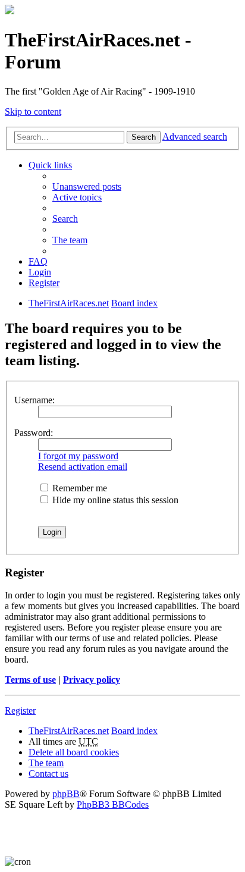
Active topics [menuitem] (77, 197)
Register (20, 710)
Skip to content (33, 111)
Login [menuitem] (40, 272)
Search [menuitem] (65, 219)
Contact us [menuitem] (48, 774)
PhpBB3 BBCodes (113, 804)
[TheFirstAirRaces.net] (9, 11)
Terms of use (30, 680)
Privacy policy (91, 680)
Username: (34, 400)
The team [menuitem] (69, 240)
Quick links (50, 165)
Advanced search (194, 136)
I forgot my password (78, 456)
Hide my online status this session (114, 500)
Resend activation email (82, 467)
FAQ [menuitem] (38, 261)
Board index (134, 731)
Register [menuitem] (44, 283)
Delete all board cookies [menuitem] (74, 752)
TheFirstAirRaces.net (69, 731)
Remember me (78, 488)
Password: (33, 433)
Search (143, 137)
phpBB (66, 794)
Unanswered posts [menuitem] (86, 186)
